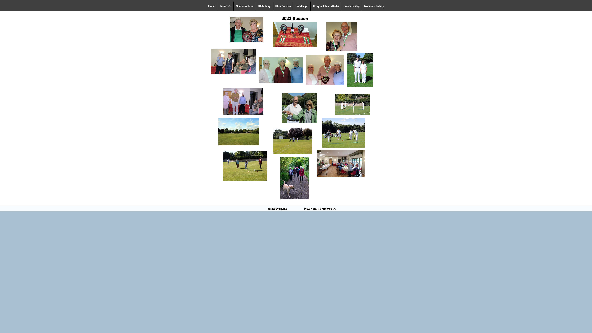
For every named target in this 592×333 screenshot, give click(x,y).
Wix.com (331, 209)
